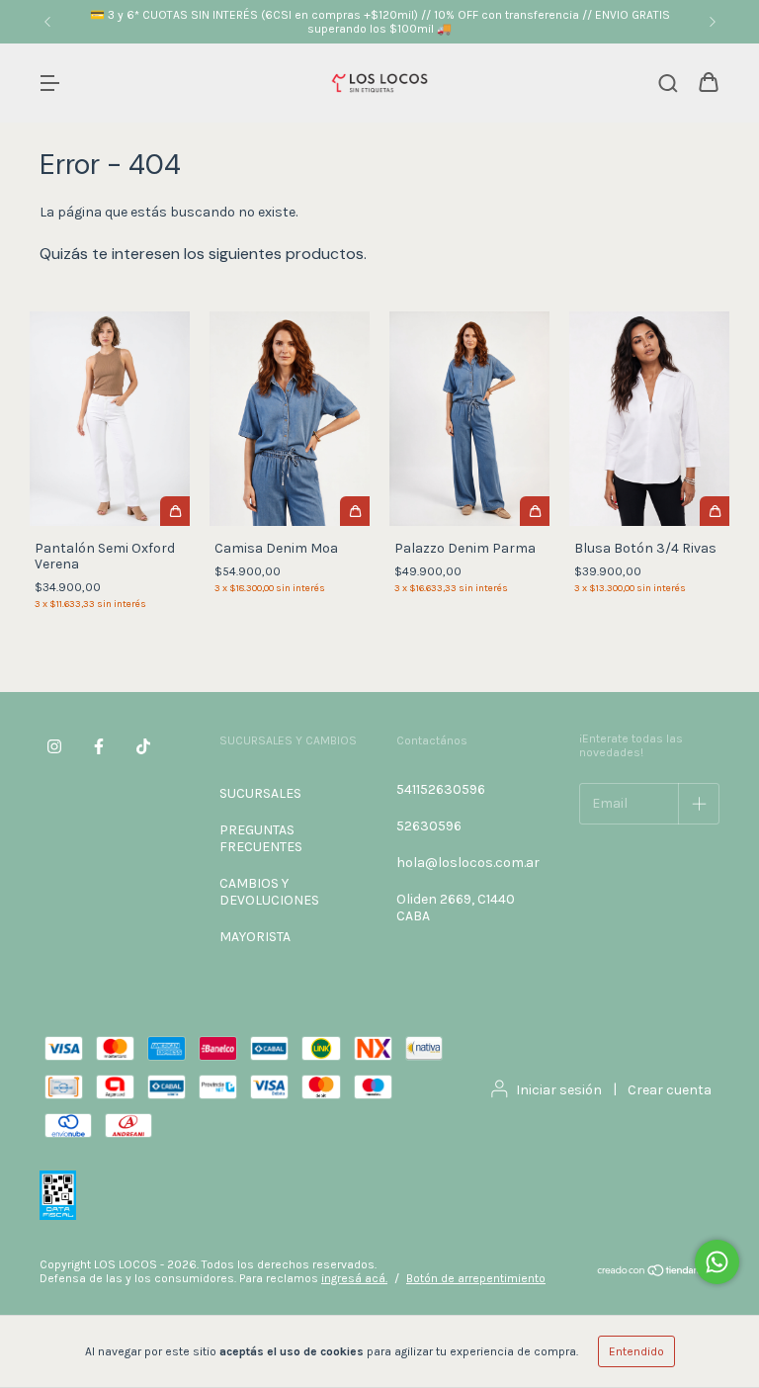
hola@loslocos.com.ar (468, 862)
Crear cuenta (670, 1090)
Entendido (636, 1351)
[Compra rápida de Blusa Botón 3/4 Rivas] (714, 511)
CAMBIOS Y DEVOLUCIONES (269, 892)
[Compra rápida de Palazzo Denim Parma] (534, 511)
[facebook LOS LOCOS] (99, 746)
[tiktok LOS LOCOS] (143, 746)
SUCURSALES (260, 793)
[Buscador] (668, 84)
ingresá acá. (354, 1278)
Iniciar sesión (559, 1090)
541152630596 (440, 789)
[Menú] (49, 84)
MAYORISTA (255, 936)
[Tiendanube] (657, 1272)
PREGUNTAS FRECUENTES (260, 838)
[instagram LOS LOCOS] (54, 746)
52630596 (429, 826)
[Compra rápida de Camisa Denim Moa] (355, 511)
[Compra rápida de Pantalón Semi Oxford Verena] (175, 511)
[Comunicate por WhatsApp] (717, 1262)
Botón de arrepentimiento (476, 1278)
